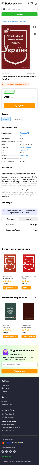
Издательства (7, 404)
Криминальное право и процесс (14, 21)
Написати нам (7, 457)
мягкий (6, 119)
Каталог (20, 14)
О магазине (6, 385)
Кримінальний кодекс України (29, 277)
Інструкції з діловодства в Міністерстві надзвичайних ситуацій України (8, 326)
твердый (17, 119)
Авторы (4, 401)
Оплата (28, 219)
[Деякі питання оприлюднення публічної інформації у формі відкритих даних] (29, 311)
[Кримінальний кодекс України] (29, 263)
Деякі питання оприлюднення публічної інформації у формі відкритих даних (29, 326)
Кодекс (22, 136)
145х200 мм (24, 155)
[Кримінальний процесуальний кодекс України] (10, 263)
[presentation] (31, 248)
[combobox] (20, 9)
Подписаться (19, 371)
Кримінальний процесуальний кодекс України (8, 277)
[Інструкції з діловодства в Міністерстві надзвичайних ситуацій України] (10, 311)
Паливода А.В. (25, 133)
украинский (24, 150)
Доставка (10, 219)
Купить (21, 106)
